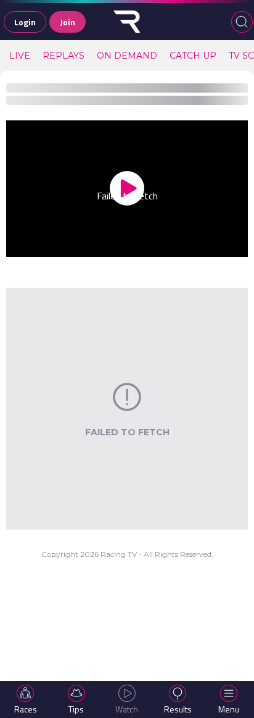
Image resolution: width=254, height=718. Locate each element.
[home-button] (127, 21)
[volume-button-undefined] (182, 245)
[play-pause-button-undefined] (21, 245)
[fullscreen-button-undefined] (232, 245)
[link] (19, 55)
